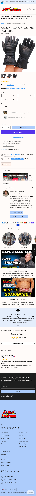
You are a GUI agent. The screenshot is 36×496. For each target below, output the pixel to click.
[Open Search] (27, 9)
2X (5, 99)
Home (2, 23)
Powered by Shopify (25, 492)
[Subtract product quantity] (2, 127)
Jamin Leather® (15, 492)
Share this (7, 164)
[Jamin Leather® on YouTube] (16, 428)
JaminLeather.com (6, 451)
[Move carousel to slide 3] (18, 325)
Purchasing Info (23, 441)
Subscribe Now (5, 435)
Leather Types (23, 432)
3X (13, 99)
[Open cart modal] (30, 9)
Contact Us (4, 457)
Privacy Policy (5, 438)
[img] (5, 359)
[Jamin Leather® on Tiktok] (13, 428)
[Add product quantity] (8, 127)
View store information (8, 145)
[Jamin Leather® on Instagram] (10, 428)
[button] (5, 82)
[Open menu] (33, 9)
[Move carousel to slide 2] (17, 325)
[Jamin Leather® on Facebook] (2, 428)
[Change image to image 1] (3, 76)
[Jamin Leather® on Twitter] (5, 428)
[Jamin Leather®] (11, 9)
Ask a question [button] (18, 343)
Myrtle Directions (6, 462)
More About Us (23, 322)
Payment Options (24, 444)
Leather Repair (23, 438)
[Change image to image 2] (9, 76)
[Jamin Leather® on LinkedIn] (18, 428)
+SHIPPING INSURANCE (16, 117)
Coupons (3, 441)
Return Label (22, 446)
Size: (3, 92)
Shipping (3, 149)
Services (3, 444)
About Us (3, 454)
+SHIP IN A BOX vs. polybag (16, 113)
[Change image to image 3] (15, 76)
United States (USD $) (9, 489)
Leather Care (22, 435)
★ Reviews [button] (34, 249)
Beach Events (5, 465)
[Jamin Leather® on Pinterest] (8, 428)
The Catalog (4, 432)
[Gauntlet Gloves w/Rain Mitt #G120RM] (18, 54)
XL (30, 95)
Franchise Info (5, 460)
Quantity (3, 124)
